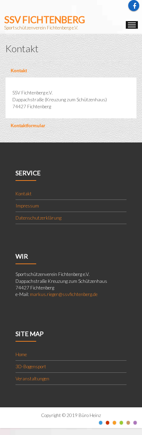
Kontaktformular (28, 125)
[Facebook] (133, 5)
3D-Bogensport (31, 366)
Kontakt (19, 70)
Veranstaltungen (32, 378)
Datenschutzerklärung (38, 218)
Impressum (27, 206)
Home (21, 354)
